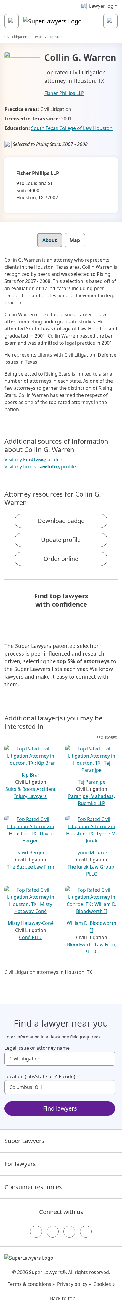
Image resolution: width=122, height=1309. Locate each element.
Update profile (61, 540)
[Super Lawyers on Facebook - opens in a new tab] (36, 1232)
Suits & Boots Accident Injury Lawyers (30, 792)
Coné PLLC (30, 937)
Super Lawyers (24, 1141)
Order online (61, 559)
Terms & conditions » (31, 1284)
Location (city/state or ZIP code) (39, 1076)
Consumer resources (33, 1187)
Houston (55, 36)
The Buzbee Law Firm (30, 866)
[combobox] (59, 1059)
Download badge (61, 521)
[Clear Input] (108, 1058)
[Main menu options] (11, 21)
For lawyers (20, 1164)
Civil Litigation (15, 36)
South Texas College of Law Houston (72, 128)
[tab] (49, 240)
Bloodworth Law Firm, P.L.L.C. (91, 948)
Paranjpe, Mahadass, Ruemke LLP (91, 800)
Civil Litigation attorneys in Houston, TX (48, 972)
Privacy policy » (74, 1284)
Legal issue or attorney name (37, 1048)
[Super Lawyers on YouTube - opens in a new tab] (69, 1232)
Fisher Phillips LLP (64, 93)
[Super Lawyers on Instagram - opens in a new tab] (53, 1232)
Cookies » (104, 1284)
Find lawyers (60, 1108)
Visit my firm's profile (40, 466)
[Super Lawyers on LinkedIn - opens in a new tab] (86, 1232)
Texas (38, 36)
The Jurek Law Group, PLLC (91, 870)
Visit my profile (33, 459)
